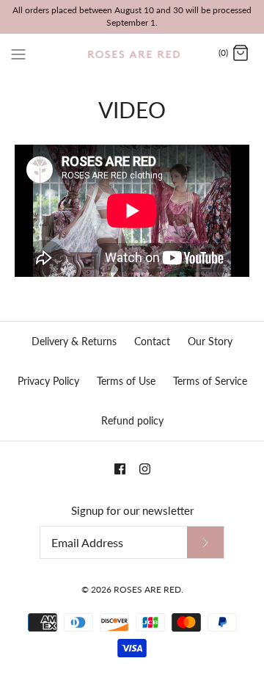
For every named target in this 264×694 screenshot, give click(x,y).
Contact (152, 341)
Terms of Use (126, 381)
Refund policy (132, 420)
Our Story (210, 341)
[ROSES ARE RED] (132, 53)
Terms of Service (210, 381)
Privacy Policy (48, 381)
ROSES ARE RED (147, 589)
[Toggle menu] (18, 53)
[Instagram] (144, 468)
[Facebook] (119, 468)
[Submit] (205, 542)
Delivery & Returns (74, 341)
